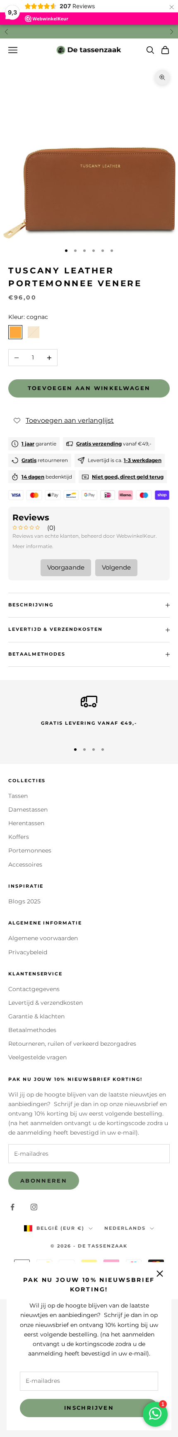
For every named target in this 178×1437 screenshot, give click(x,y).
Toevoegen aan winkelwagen (89, 388)
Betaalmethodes (32, 1030)
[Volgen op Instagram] (34, 1207)
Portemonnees (29, 850)
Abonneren (43, 1180)
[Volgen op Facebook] (12, 1207)
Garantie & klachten (36, 1016)
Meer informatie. (32, 546)
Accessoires (25, 864)
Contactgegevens (34, 989)
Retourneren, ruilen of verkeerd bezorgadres (72, 1043)
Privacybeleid (27, 952)
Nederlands (125, 1228)
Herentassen (26, 823)
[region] (89, 714)
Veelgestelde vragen (37, 1057)
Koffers (18, 837)
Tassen (18, 796)
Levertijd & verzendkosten (45, 1002)
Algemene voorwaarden (43, 938)
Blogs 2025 (24, 901)
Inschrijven (89, 1407)
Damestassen (28, 809)
